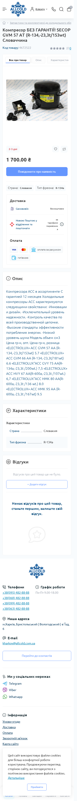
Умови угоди (11, 721)
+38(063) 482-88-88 (16, 608)
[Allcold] (37, 571)
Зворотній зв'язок (15, 738)
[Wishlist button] (55, 149)
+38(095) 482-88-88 (16, 592)
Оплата (8, 732)
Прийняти (37, 787)
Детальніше (16, 778)
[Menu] (5, 9)
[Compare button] (64, 149)
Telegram (15, 683)
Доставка (9, 727)
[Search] (61, 9)
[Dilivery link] (62, 224)
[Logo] (18, 9)
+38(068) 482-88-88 (16, 598)
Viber (12, 690)
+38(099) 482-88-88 (16, 603)
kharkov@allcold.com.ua (19, 643)
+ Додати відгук (36, 484)
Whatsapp (15, 697)
